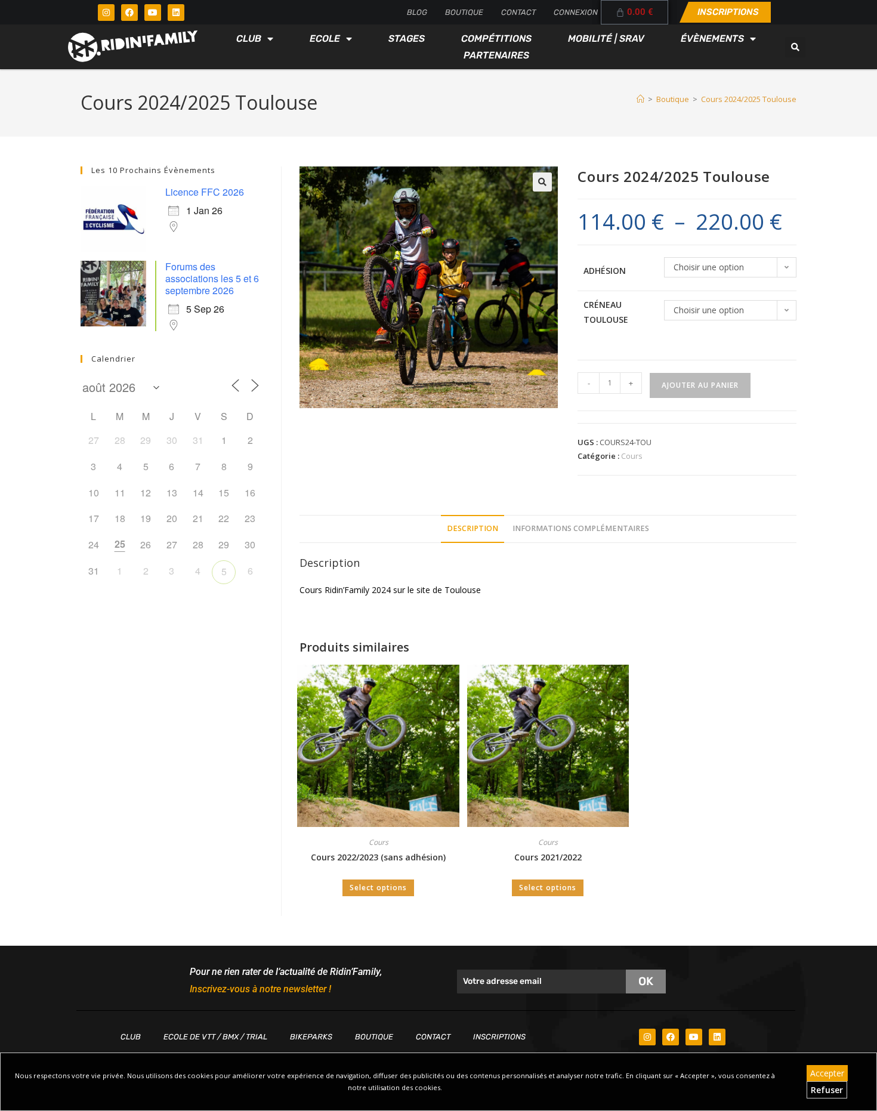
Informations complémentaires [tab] (580, 528)
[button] (795, 47)
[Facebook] (129, 12)
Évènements (712, 38)
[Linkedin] (176, 12)
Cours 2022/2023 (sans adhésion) (378, 857)
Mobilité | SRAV (606, 38)
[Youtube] (152, 12)
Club (248, 38)
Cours (632, 455)
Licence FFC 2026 (204, 192)
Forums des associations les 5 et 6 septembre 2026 (212, 278)
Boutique (464, 12)
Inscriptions (499, 1036)
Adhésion (604, 270)
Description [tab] (472, 528)
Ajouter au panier (700, 385)
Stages (406, 38)
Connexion (576, 12)
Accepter (827, 1073)
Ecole (325, 38)
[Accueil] (640, 99)
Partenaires (496, 55)
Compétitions (496, 38)
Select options (378, 887)
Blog (417, 12)
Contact (518, 12)
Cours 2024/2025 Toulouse (748, 99)
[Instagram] (106, 12)
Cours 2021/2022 (548, 857)
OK (645, 981)
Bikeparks (311, 1036)
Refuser (827, 1089)
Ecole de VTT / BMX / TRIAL (215, 1036)
